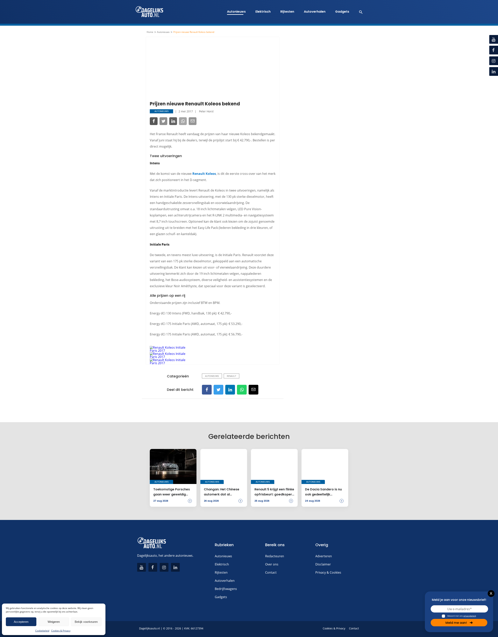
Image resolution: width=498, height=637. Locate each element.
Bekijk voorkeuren (86, 621)
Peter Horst (206, 111)
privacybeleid (469, 615)
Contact (271, 572)
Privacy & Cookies (328, 572)
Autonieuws (236, 11)
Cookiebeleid (42, 630)
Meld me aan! (456, 622)
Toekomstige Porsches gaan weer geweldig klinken (171, 492)
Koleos (211, 174)
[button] (359, 11)
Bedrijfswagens (226, 589)
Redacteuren (274, 556)
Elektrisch (263, 11)
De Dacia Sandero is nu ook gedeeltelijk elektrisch (323, 492)
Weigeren (54, 621)
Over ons (271, 564)
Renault (198, 174)
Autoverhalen (314, 11)
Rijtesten (287, 11)
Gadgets (342, 11)
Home (150, 32)
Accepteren (21, 621)
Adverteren (323, 556)
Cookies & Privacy (60, 630)
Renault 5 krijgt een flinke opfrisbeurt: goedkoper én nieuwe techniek (274, 492)
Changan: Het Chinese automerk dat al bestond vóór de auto (221, 492)
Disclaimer (323, 564)
